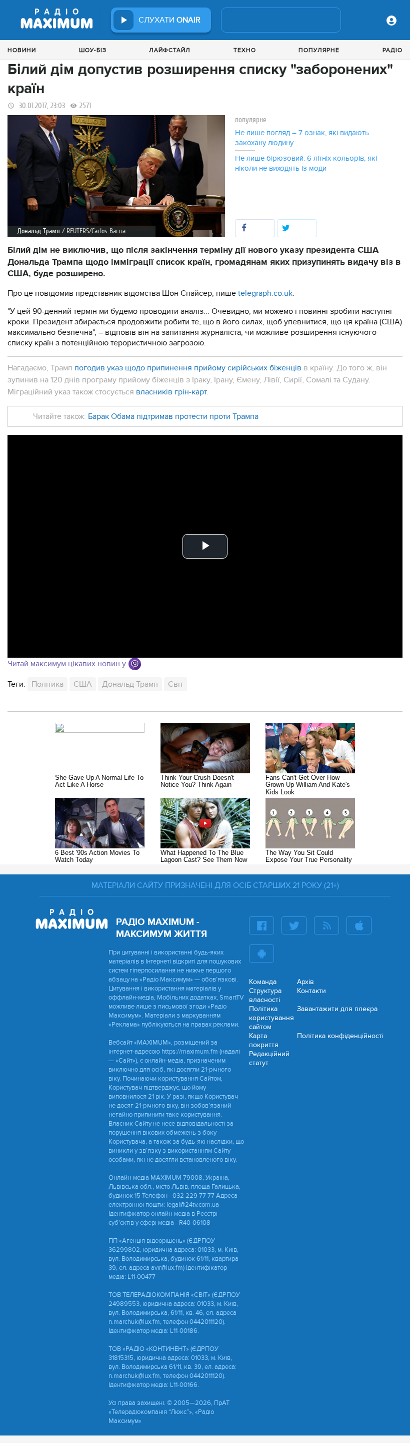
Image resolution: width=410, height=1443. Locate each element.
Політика (48, 684)
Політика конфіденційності (340, 1036)
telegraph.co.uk (265, 293)
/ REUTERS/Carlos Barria (94, 231)
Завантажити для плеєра (337, 1009)
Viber (134, 664)
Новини (22, 50)
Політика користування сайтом (271, 1018)
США (83, 684)
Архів (305, 982)
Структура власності (265, 995)
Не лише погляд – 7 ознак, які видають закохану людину (302, 137)
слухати (169, 20)
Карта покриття (263, 1040)
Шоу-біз (92, 50)
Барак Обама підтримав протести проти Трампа (173, 416)
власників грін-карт (171, 392)
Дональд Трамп (130, 684)
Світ (175, 684)
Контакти (311, 991)
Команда (262, 982)
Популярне (319, 50)
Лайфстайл (169, 50)
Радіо (392, 50)
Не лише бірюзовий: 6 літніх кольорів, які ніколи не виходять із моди (306, 163)
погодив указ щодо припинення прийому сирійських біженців (188, 368)
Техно (245, 50)
